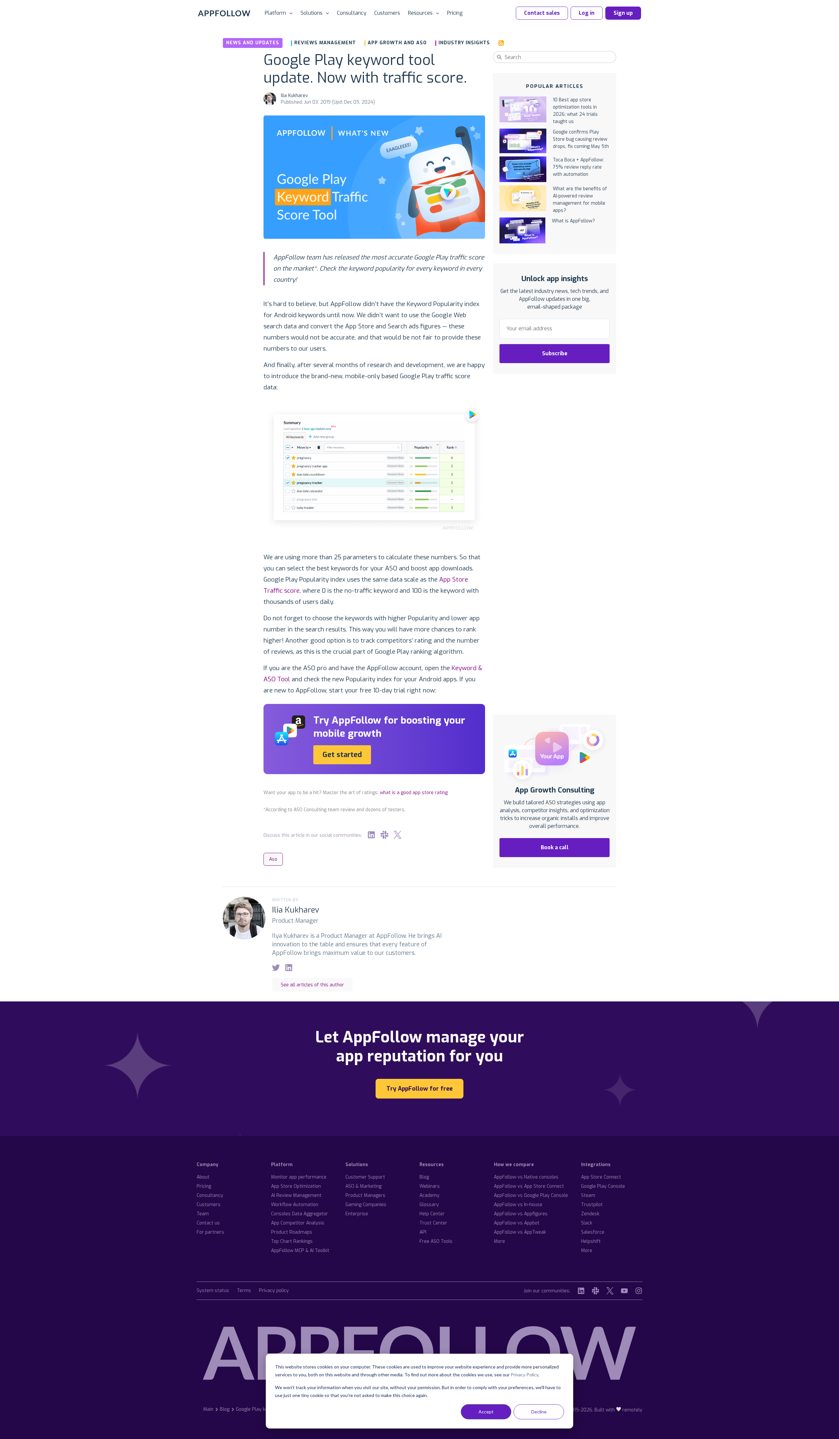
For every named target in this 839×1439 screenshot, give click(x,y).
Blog (424, 1177)
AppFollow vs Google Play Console (531, 1195)
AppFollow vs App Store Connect (529, 1186)
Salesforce (592, 1232)
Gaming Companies (365, 1205)
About (203, 1177)
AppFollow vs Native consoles (526, 1177)
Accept (486, 1411)
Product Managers (365, 1195)
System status (213, 1291)
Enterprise (356, 1214)
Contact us (208, 1223)
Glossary (429, 1205)
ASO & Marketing (363, 1186)
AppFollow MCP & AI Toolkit (300, 1250)
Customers (387, 13)
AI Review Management (296, 1195)
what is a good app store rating (414, 793)
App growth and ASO (397, 43)
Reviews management (325, 43)
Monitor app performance (298, 1177)
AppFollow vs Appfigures (521, 1214)
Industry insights (464, 43)
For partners (210, 1232)
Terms (244, 1291)
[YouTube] (624, 1290)
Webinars (430, 1186)
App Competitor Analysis (297, 1223)
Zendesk (590, 1214)
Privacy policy (274, 1291)
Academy (429, 1195)
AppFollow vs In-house (518, 1205)
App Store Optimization (296, 1186)
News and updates (252, 43)
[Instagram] (638, 1290)
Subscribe (554, 353)
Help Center (432, 1214)
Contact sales (542, 13)
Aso (273, 859)
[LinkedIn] (371, 835)
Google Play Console (603, 1186)
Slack (586, 1223)
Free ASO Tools (436, 1241)
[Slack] (384, 835)
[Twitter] (397, 835)
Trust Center (433, 1223)
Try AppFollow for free (419, 1089)
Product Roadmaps (291, 1232)
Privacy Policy (524, 1374)
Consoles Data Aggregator (299, 1214)
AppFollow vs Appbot (516, 1223)
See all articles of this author (312, 985)
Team (203, 1214)
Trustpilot (592, 1205)
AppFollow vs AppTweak (520, 1232)
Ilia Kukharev (294, 96)
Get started (342, 754)
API (423, 1232)
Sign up (623, 13)
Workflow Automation (294, 1205)
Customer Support (365, 1177)
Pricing (455, 13)
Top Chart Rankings (292, 1241)
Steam (588, 1195)
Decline (539, 1411)
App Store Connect (601, 1177)
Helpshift (591, 1241)
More (499, 1241)
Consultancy (351, 13)
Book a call (555, 847)
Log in (587, 13)
